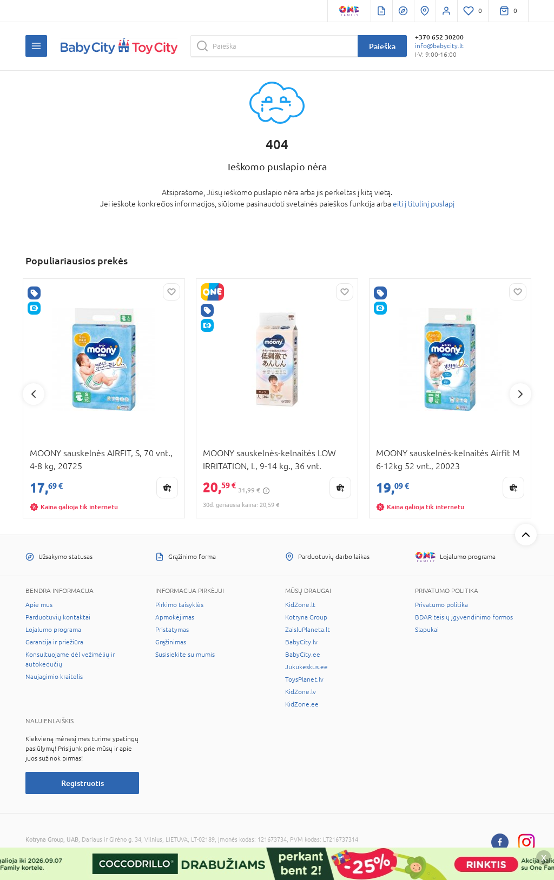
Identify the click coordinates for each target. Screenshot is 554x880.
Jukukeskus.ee (306, 667)
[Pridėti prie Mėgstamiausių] (171, 292)
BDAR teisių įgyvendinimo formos (464, 617)
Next (520, 394)
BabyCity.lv (301, 642)
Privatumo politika (441, 605)
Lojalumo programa (53, 630)
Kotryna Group (306, 617)
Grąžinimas (170, 642)
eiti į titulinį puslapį (423, 203)
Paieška (382, 46)
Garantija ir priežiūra (54, 642)
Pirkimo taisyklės (179, 605)
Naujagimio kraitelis (54, 677)
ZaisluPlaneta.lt (307, 630)
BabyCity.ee (302, 654)
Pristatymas (172, 630)
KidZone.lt (300, 605)
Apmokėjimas (174, 617)
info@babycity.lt (439, 46)
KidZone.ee (302, 704)
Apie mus (38, 605)
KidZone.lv (300, 692)
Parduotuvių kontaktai (57, 617)
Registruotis (82, 783)
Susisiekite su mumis (185, 654)
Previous (33, 394)
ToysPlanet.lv (304, 679)
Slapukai (427, 630)
